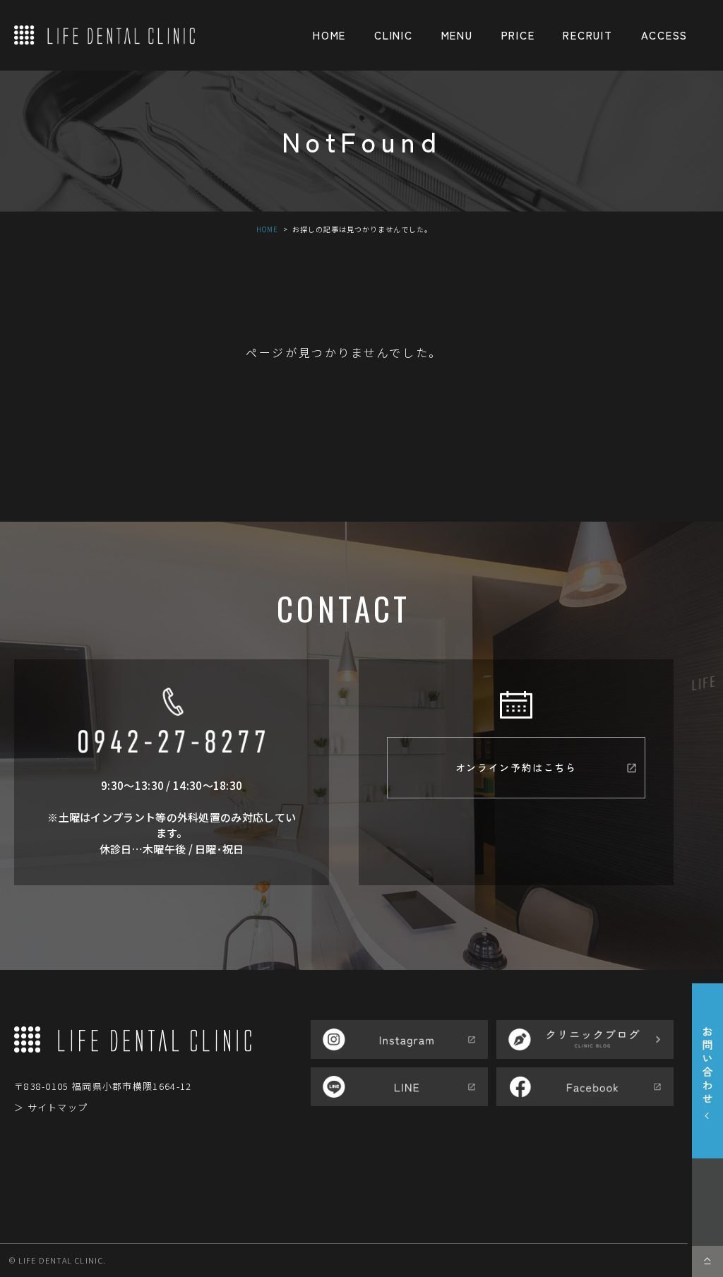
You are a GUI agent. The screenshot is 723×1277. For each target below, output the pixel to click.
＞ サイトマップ (51, 1107)
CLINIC (393, 35)
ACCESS (664, 35)
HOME (329, 35)
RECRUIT (587, 35)
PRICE (518, 35)
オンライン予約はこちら (516, 767)
